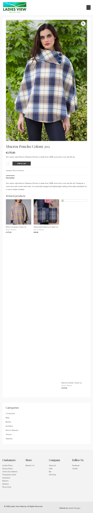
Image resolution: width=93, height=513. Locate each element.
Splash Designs (74, 508)
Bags (7, 418)
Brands (8, 422)
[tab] (10, 178)
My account (6, 487)
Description (10, 178)
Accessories (10, 413)
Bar (50, 472)
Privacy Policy (7, 468)
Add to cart (21, 163)
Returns (5, 481)
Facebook (75, 465)
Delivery (5, 484)
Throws (9, 434)
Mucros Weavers (12, 430)
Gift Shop (52, 475)
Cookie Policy (7, 465)
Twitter (75, 468)
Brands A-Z (30, 465)
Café (50, 468)
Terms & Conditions (9, 472)
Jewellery (9, 426)
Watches (9, 439)
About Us (52, 465)
